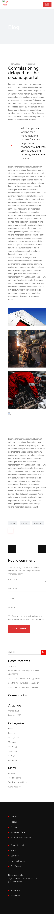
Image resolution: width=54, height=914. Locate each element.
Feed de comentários (17, 782)
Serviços (15, 856)
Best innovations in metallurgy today (24, 678)
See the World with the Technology (23, 683)
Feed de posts (14, 778)
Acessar (11, 773)
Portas (14, 822)
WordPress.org (14, 787)
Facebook (15, 890)
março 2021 (13, 711)
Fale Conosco (17, 866)
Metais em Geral (18, 832)
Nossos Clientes (18, 861)
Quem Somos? (17, 845)
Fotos (13, 850)
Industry (11, 733)
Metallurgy (12, 746)
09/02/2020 (15, 64)
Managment (13, 737)
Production (13, 751)
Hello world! (13, 666)
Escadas (14, 827)
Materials (30, 64)
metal (12, 523)
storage (38, 523)
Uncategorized (14, 760)
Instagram (15, 896)
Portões (14, 816)
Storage (11, 755)
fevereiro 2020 (14, 715)
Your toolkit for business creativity (23, 687)
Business (12, 728)
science (24, 523)
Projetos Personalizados (22, 837)
